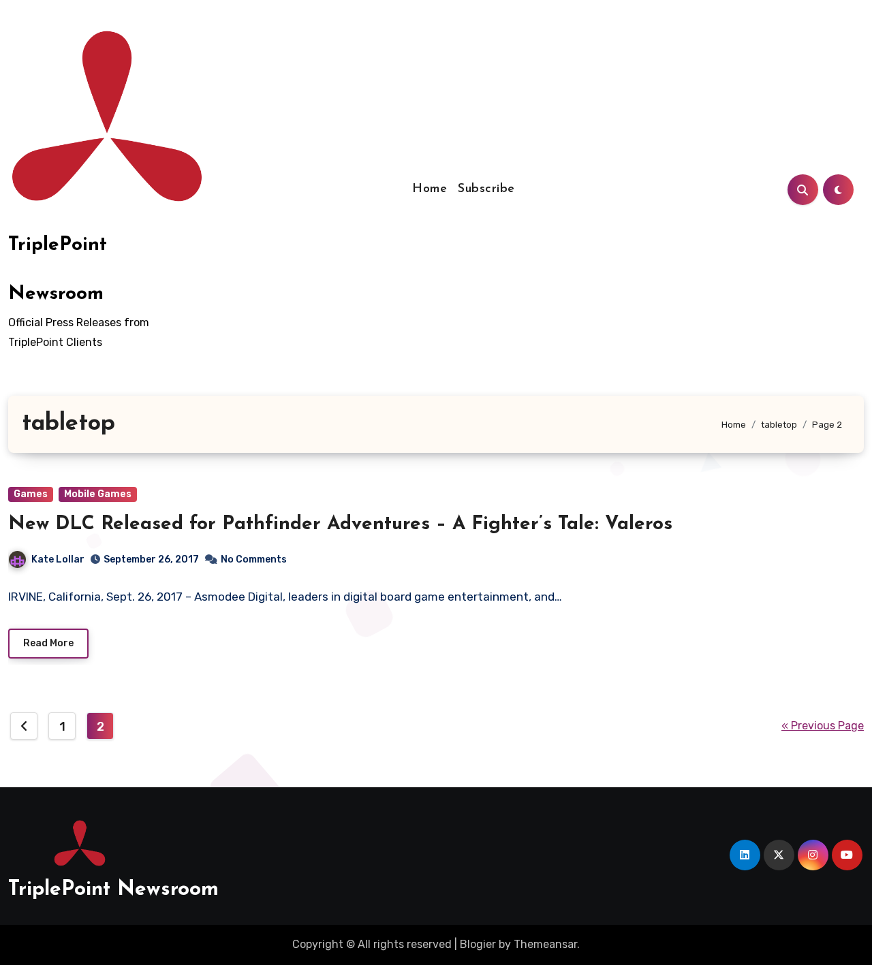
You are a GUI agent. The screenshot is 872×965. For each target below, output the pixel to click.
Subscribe (486, 189)
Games (31, 494)
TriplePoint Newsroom (113, 889)
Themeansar (545, 944)
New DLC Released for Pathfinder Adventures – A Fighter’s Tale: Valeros (340, 524)
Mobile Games (97, 494)
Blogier (478, 944)
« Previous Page (822, 725)
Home (429, 189)
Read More (48, 643)
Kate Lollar (57, 559)
